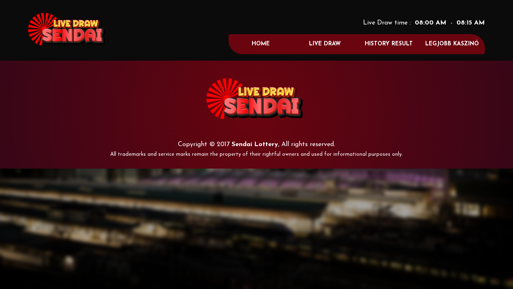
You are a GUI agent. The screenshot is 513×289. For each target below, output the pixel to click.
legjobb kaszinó (452, 44)
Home (261, 44)
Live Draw (325, 44)
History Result (389, 44)
